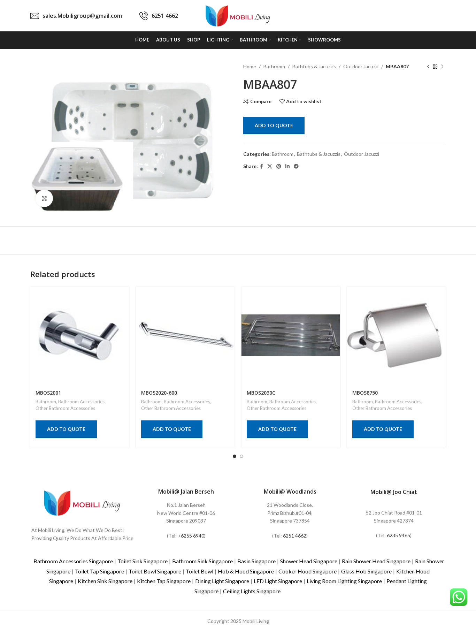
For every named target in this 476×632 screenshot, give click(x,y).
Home (249, 66)
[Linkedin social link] (287, 166)
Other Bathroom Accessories (65, 408)
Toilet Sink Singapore (142, 561)
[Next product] (442, 66)
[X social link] (269, 166)
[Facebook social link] (261, 166)
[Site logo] (238, 15)
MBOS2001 (48, 392)
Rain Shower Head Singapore (376, 561)
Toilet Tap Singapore (99, 571)
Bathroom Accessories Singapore (73, 561)
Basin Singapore (256, 561)
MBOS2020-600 (159, 392)
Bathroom (274, 66)
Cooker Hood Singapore (307, 571)
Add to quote (274, 125)
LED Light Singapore (278, 581)
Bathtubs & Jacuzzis (314, 66)
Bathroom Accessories (81, 401)
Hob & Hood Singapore (246, 571)
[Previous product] (428, 66)
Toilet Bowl (199, 571)
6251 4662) (295, 536)
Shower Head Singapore (308, 561)
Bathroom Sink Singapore (202, 561)
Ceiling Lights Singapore (252, 591)
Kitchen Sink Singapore (105, 581)
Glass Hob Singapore (366, 571)
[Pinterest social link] (278, 166)
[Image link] (82, 502)
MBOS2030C (261, 392)
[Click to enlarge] (44, 198)
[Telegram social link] (296, 166)
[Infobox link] (76, 16)
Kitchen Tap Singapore (164, 581)
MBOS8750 (365, 392)
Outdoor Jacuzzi (360, 66)
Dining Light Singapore (222, 581)
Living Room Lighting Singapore (344, 581)
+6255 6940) (192, 536)
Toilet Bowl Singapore (155, 571)
